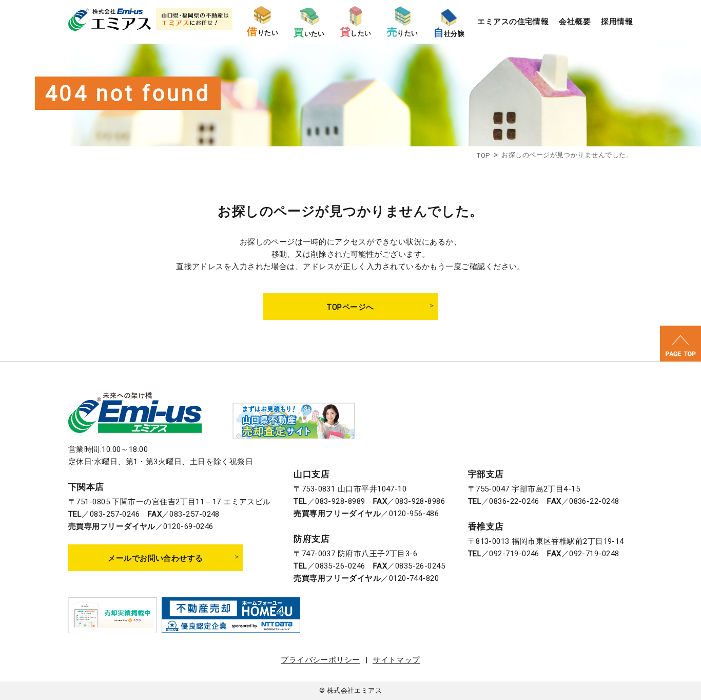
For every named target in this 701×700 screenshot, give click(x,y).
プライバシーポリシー (320, 660)
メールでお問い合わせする (155, 558)
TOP (483, 155)
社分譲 (449, 33)
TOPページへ (350, 307)
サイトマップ (396, 660)
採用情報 (617, 21)
